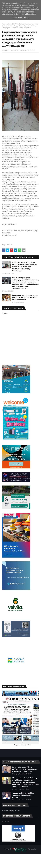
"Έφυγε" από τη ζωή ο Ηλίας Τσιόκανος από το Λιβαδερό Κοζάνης (23, 795)
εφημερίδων (27, 745)
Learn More (17, 17)
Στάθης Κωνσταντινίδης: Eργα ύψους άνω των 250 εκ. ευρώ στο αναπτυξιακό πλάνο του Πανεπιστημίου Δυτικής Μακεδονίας (24, 266)
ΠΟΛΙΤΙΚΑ (15, 24)
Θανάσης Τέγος (8, 50)
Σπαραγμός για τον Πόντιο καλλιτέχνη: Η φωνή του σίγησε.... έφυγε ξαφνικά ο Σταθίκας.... (25, 769)
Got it (26, 17)
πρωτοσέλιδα (19, 745)
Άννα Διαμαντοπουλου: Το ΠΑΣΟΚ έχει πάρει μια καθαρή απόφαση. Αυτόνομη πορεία (25, 297)
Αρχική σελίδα (6, 24)
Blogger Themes (21, 849)
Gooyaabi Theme (20, 851)
